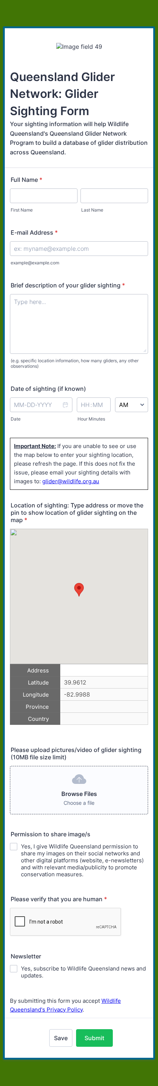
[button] (65, 409)
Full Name (26, 179)
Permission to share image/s (50, 834)
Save (61, 1038)
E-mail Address (34, 232)
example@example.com (35, 262)
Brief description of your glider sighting (68, 285)
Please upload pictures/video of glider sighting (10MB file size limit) (76, 753)
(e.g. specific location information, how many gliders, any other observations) (75, 363)
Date (16, 419)
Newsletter (26, 956)
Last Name (92, 210)
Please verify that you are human (59, 899)
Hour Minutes (91, 419)
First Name (22, 210)
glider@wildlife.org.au (70, 481)
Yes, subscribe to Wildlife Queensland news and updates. (83, 972)
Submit (94, 1038)
